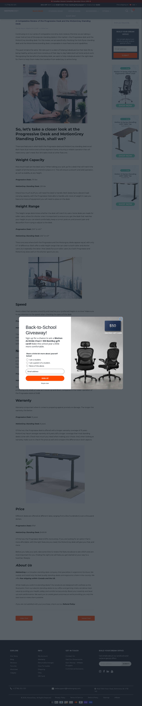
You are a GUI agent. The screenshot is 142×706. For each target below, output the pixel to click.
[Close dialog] (120, 319)
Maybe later (45, 383)
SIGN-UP (45, 378)
